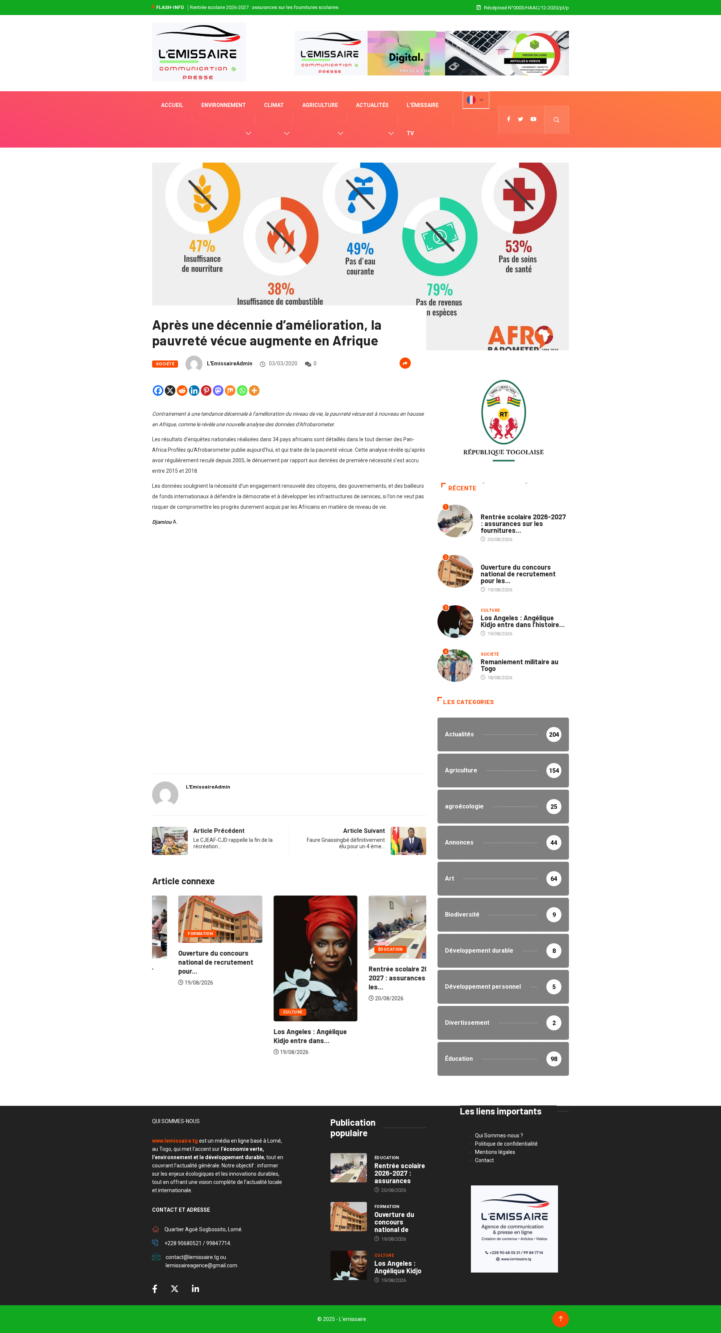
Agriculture (320, 105)
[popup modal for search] (557, 120)
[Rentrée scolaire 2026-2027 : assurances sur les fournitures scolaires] (348, 1167)
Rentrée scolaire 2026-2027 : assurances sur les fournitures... (523, 523)
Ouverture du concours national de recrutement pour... (189, 962)
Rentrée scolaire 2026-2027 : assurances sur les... (377, 978)
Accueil (172, 105)
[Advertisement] (289, 599)
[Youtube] (534, 119)
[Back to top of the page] (561, 1319)
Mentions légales (495, 1152)
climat (274, 105)
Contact (484, 1160)
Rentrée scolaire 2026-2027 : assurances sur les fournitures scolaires (264, 7)
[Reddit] (182, 390)
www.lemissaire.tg (175, 1141)
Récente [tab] (462, 488)
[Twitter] (520, 119)
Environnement (223, 105)
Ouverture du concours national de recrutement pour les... (518, 574)
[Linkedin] (194, 390)
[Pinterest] (206, 390)
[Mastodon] (218, 390)
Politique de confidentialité (506, 1144)
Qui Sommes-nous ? (499, 1135)
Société (165, 364)
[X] (170, 390)
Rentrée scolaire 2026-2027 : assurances (399, 1173)
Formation (174, 933)
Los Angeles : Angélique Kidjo (397, 1267)
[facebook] (508, 119)
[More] (254, 390)
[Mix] (230, 390)
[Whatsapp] (242, 390)
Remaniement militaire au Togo (519, 665)
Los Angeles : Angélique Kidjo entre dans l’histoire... (523, 621)
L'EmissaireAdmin (229, 363)
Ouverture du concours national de (394, 1221)
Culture (266, 1012)
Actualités (372, 105)
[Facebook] (158, 390)
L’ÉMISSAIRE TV (423, 119)
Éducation (364, 949)
